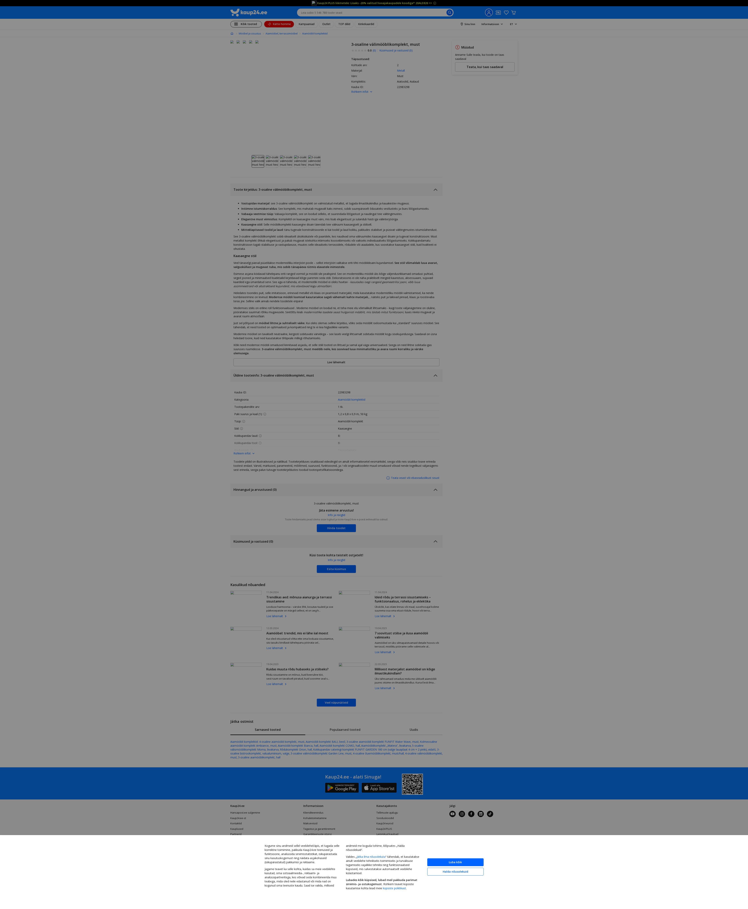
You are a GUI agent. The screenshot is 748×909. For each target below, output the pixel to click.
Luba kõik (455, 862)
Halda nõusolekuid (455, 871)
